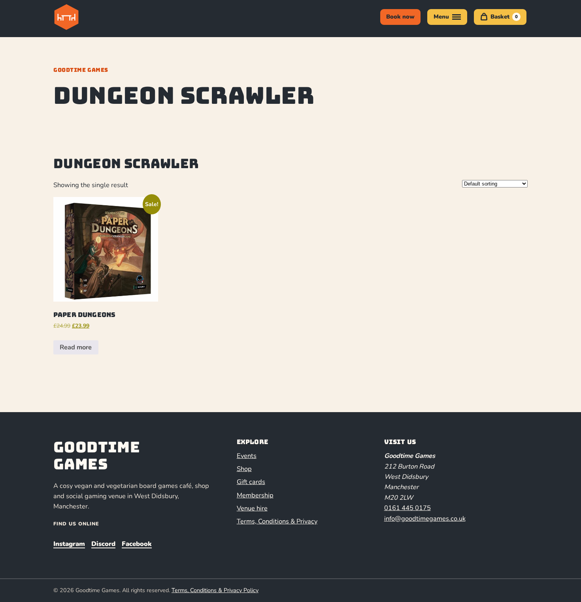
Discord (103, 543)
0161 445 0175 (407, 507)
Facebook (137, 543)
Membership (255, 495)
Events (247, 455)
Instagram (69, 543)
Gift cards (251, 481)
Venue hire (252, 508)
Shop (244, 468)
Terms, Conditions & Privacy (277, 521)
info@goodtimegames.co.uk (425, 518)
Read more (76, 347)
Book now (400, 17)
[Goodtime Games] (82, 17)
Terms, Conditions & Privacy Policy (215, 590)
